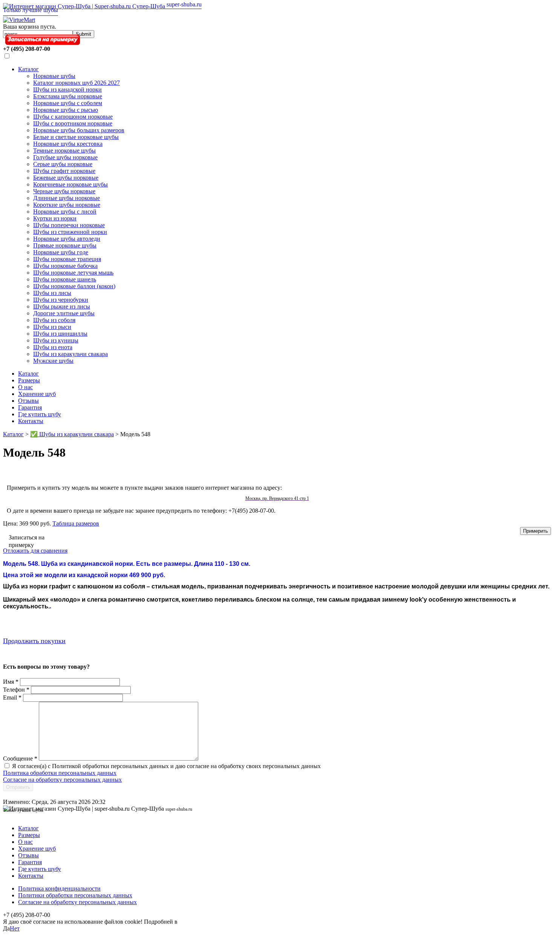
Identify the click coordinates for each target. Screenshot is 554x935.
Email (12, 697)
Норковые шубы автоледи (66, 238)
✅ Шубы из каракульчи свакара (72, 434)
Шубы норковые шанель (64, 279)
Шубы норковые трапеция (67, 259)
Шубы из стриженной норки (70, 232)
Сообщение (20, 758)
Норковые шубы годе (60, 252)
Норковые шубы (54, 76)
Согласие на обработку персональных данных (62, 779)
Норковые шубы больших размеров (78, 130)
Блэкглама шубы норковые (67, 96)
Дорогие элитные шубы (64, 313)
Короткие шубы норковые (66, 205)
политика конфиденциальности (219, 921)
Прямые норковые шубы (64, 245)
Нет (15, 928)
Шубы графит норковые (64, 171)
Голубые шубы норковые (65, 157)
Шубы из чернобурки (60, 299)
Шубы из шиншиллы (60, 333)
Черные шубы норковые (64, 191)
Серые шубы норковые (62, 164)
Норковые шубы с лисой (64, 211)
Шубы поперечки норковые (69, 225)
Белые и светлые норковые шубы (76, 137)
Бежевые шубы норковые (65, 177)
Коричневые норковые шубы (70, 184)
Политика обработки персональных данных (59, 773)
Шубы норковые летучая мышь (73, 272)
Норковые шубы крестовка (68, 144)
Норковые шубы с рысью (65, 110)
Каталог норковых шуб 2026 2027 (76, 82)
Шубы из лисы (52, 293)
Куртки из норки (55, 218)
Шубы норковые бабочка (65, 266)
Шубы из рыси (52, 327)
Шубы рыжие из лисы (61, 306)
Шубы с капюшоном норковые (73, 116)
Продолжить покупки (34, 641)
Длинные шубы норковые (66, 198)
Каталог (28, 69)
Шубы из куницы (55, 340)
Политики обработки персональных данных (75, 895)
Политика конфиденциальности (59, 888)
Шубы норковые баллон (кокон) (74, 286)
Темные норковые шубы (64, 150)
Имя (10, 681)
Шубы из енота (52, 347)
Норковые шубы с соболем (67, 103)
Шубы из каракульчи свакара (70, 354)
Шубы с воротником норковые (72, 123)
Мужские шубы (53, 361)
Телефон (16, 689)
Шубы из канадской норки (67, 89)
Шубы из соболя (54, 320)
